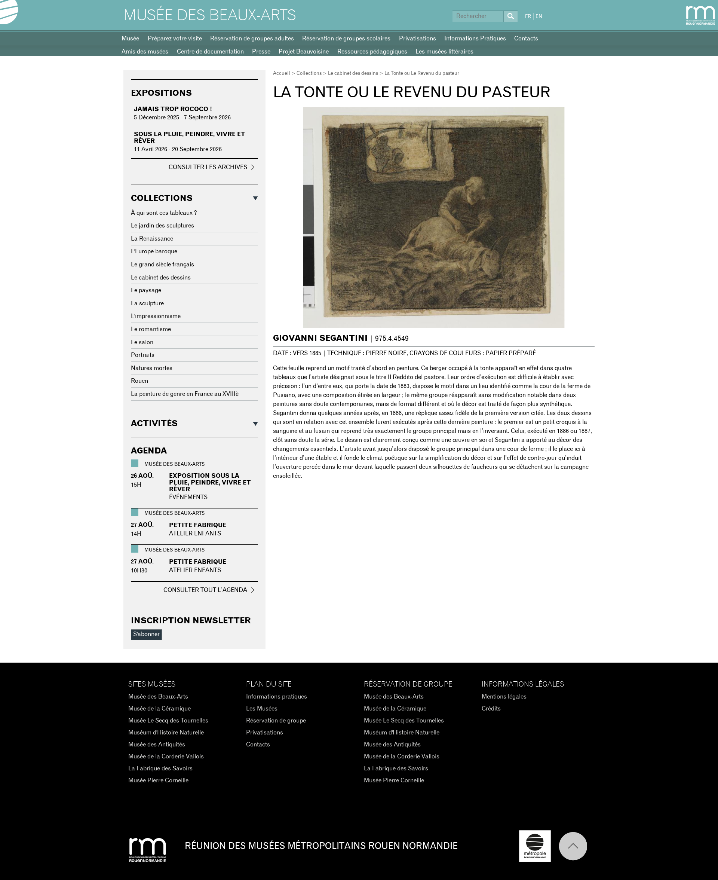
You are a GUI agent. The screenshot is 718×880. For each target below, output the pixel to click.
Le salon (142, 342)
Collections (309, 73)
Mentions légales (504, 697)
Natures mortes (151, 368)
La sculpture (147, 303)
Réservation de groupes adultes (252, 39)
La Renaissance (152, 239)
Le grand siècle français (162, 265)
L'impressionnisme (156, 316)
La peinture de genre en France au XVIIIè (185, 394)
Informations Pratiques (475, 39)
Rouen (139, 381)
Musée (130, 39)
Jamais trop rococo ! (173, 109)
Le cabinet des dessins (353, 73)
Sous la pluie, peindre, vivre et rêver (189, 137)
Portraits (142, 355)
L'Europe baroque (154, 251)
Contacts (526, 39)
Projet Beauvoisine (304, 52)
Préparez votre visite (175, 39)
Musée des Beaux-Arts (209, 15)
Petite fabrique (197, 525)
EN (539, 16)
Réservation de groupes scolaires (346, 39)
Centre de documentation (210, 52)
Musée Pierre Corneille (158, 780)
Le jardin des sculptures (162, 226)
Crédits (491, 709)
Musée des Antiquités (156, 745)
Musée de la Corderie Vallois (166, 757)
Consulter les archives (208, 167)
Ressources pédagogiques (372, 52)
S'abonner (146, 634)
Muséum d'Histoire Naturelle (166, 733)
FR (528, 16)
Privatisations (417, 39)
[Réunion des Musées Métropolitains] (700, 15)
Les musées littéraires (444, 52)
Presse (261, 52)
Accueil (281, 73)
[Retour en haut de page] (577, 846)
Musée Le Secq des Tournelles (168, 721)
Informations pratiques (276, 697)
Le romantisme (151, 329)
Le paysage (146, 290)
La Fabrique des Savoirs (160, 768)
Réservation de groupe (276, 721)
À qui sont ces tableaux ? (164, 213)
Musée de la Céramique (159, 709)
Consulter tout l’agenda (205, 590)
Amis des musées (145, 52)
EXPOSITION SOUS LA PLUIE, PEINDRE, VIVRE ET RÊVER (210, 482)
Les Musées (261, 709)
